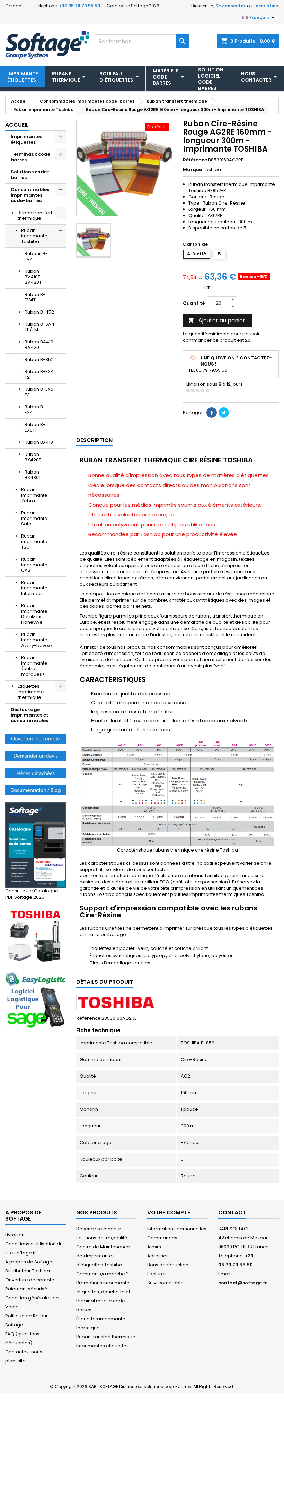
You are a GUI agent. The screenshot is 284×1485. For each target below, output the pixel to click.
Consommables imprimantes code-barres (30, 195)
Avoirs (154, 1246)
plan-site (15, 1361)
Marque (192, 169)
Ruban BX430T (33, 475)
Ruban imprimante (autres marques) (34, 665)
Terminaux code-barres (32, 157)
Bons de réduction (167, 1264)
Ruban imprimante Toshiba (34, 236)
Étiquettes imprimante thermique (31, 692)
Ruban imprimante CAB (34, 565)
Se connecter (230, 6)
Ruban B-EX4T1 (35, 410)
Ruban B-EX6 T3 (39, 392)
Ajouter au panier (216, 320)
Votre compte (168, 1212)
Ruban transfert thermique (35, 215)
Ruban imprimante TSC (34, 541)
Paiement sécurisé (26, 1289)
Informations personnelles (176, 1228)
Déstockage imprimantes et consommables (29, 715)
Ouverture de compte (29, 1280)
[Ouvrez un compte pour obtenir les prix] (35, 738)
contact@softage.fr (242, 1282)
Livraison (15, 1235)
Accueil (17, 125)
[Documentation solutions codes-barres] (35, 790)
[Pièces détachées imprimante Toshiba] (35, 773)
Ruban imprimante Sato (34, 518)
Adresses (158, 1255)
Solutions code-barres (30, 175)
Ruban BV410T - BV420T (34, 277)
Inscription (266, 6)
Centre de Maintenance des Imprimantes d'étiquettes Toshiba (103, 1255)
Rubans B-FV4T (36, 256)
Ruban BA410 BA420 (39, 345)
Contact (14, 6)
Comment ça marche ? (102, 1273)
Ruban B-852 (39, 359)
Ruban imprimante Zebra (34, 495)
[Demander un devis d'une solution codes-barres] (35, 756)
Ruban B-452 (39, 312)
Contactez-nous (23, 1352)
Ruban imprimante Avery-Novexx (36, 640)
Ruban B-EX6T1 (35, 427)
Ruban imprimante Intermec (34, 588)
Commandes (162, 1237)
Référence (195, 160)
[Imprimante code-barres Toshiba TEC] (35, 936)
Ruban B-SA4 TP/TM (39, 327)
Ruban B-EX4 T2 (39, 374)
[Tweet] (224, 412)
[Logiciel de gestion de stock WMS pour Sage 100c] (35, 1000)
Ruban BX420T (33, 457)
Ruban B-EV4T (35, 297)
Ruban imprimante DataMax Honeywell (34, 614)
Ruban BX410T (40, 442)
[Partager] (211, 412)
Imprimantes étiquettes (26, 139)
